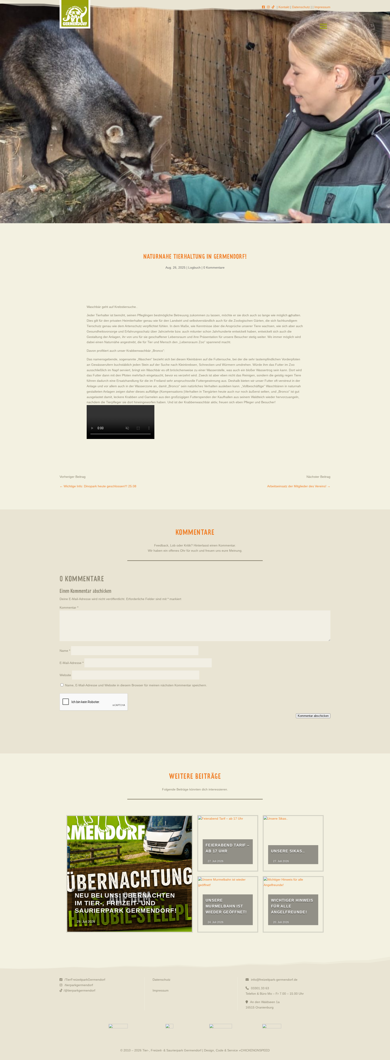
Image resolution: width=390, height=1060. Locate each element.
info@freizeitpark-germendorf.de (273, 979)
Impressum (322, 7)
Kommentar (69, 607)
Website (65, 675)
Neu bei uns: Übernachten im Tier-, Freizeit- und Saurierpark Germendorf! (126, 903)
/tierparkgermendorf (78, 985)
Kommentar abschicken (313, 716)
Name (65, 650)
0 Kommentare (214, 267)
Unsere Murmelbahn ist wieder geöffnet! (226, 906)
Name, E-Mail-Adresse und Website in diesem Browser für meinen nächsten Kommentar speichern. (136, 685)
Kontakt (284, 7)
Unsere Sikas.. (288, 851)
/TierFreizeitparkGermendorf (84, 979)
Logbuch (194, 267)
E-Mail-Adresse (72, 663)
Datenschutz (301, 7)
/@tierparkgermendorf (79, 990)
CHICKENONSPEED (255, 1050)
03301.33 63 (259, 988)
